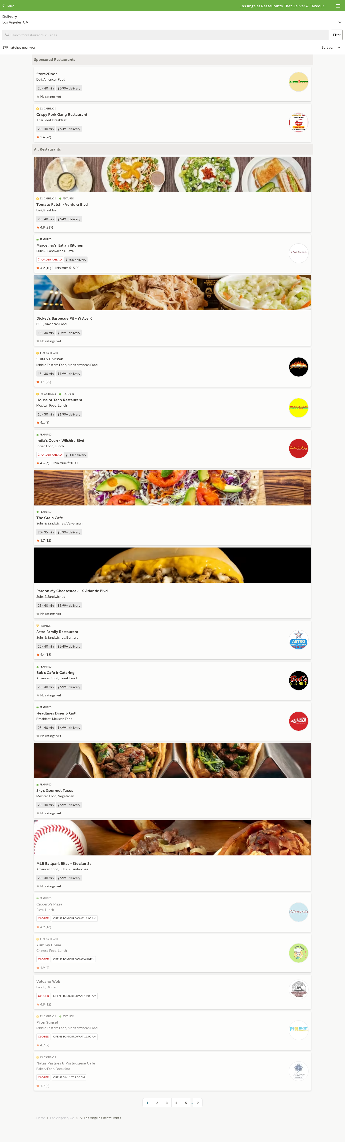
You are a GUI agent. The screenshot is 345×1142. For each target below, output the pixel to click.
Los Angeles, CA (62, 1118)
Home (40, 1118)
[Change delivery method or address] (340, 21)
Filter (337, 35)
